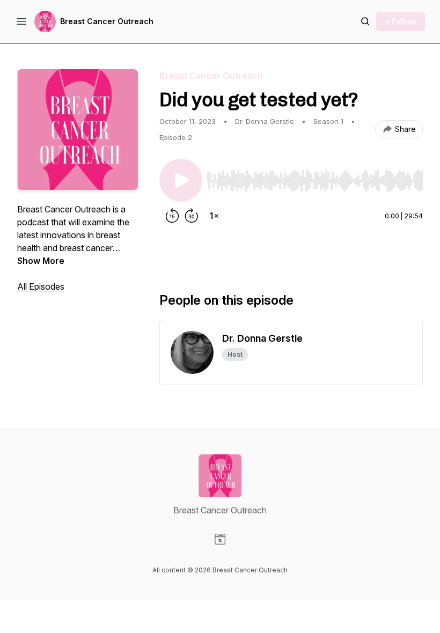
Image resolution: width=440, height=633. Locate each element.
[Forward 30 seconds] (191, 215)
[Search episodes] (365, 21)
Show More (40, 260)
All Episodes (40, 286)
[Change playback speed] (214, 215)
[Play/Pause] (180, 180)
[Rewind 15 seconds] (172, 215)
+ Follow (400, 21)
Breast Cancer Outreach (106, 21)
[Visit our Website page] (220, 539)
